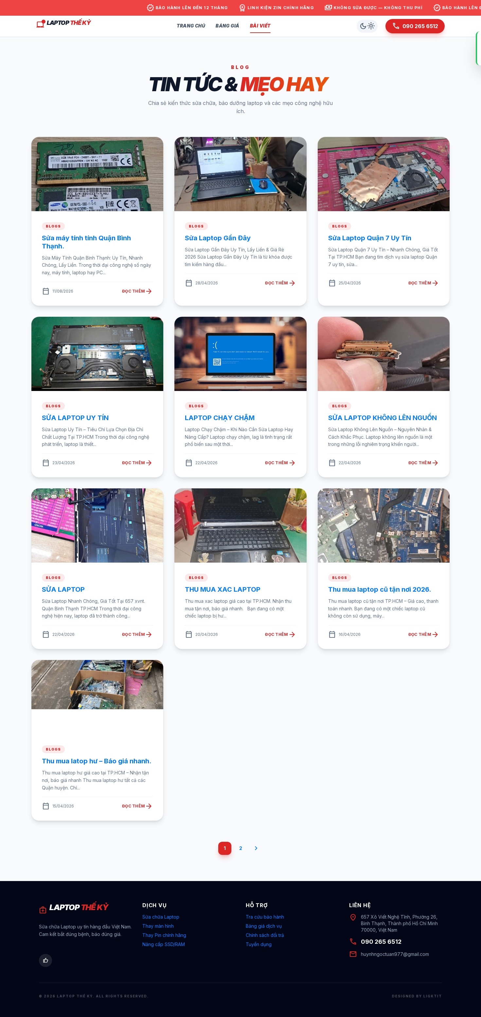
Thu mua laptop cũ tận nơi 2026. (379, 589)
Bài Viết (260, 25)
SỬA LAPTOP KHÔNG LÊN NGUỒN (382, 418)
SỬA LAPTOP (63, 589)
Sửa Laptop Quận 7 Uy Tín (369, 238)
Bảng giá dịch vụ (264, 926)
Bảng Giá (227, 25)
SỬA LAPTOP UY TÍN (75, 418)
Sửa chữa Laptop (160, 917)
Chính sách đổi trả (265, 935)
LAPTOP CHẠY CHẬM (220, 418)
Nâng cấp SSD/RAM (163, 944)
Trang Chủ (191, 25)
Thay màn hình (158, 926)
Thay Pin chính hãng (164, 935)
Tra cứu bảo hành (265, 917)
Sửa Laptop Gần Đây (218, 238)
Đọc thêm (137, 291)
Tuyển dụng (259, 944)
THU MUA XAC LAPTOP (222, 589)
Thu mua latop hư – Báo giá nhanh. (96, 761)
